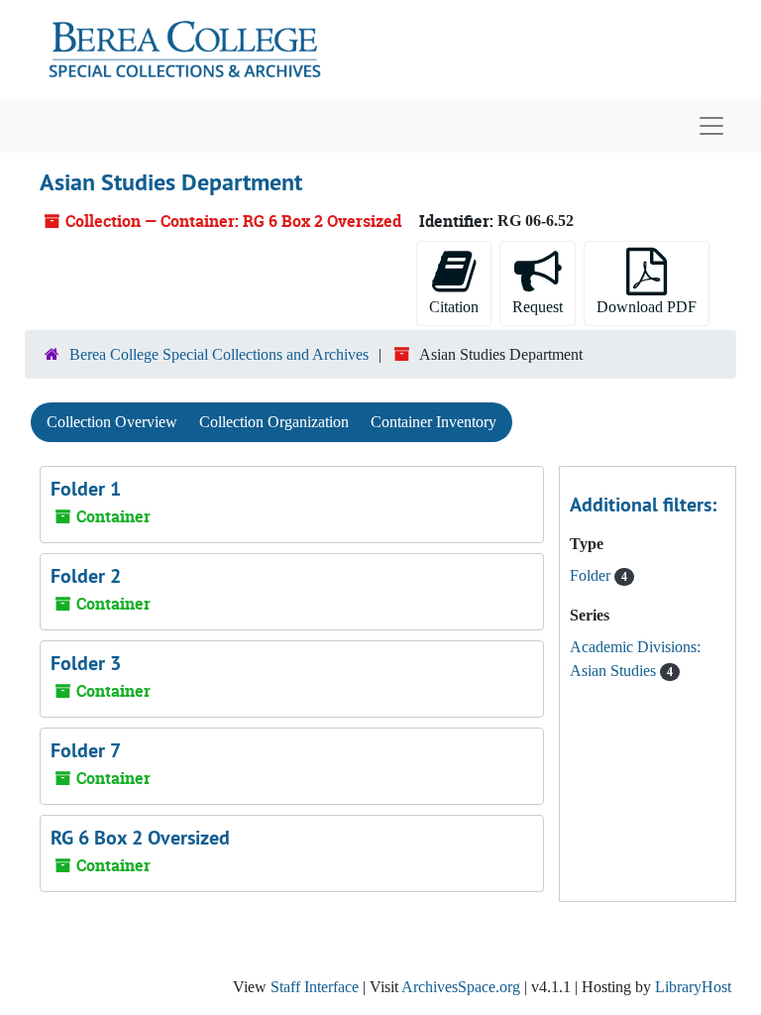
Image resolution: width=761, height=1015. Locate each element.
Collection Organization (274, 421)
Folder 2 (86, 576)
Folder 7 (86, 750)
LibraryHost (693, 986)
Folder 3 (86, 663)
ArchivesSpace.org (460, 986)
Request (537, 306)
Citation (454, 306)
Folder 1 (86, 489)
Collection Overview (112, 421)
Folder (592, 575)
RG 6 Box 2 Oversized (140, 837)
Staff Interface (315, 986)
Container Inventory (433, 421)
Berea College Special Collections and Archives (219, 354)
